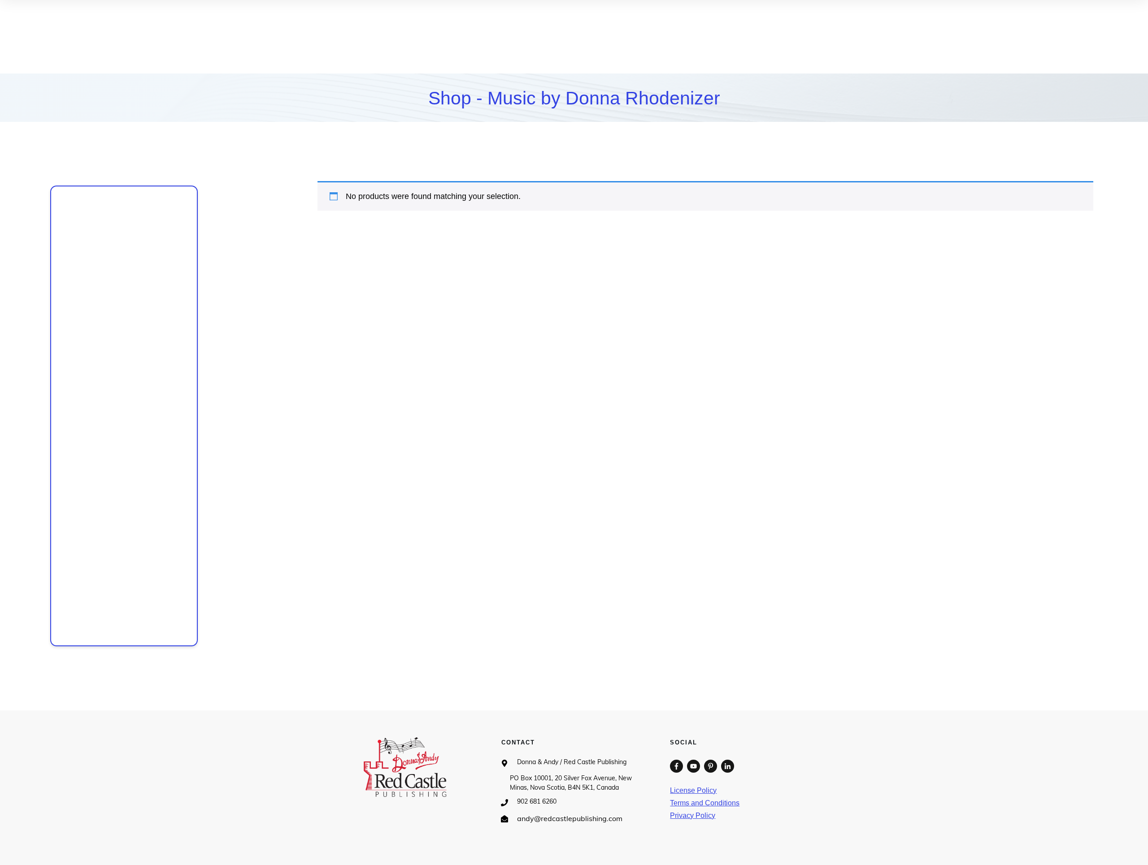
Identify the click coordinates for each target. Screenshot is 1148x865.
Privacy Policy (692, 815)
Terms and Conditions (704, 803)
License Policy (693, 790)
